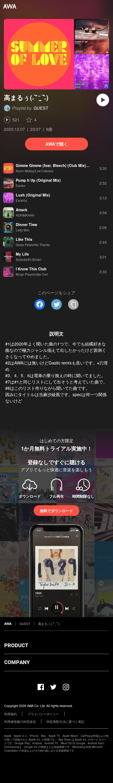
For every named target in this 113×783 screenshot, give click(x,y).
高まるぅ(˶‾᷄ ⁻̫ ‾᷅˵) (49, 623)
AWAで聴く (56, 144)
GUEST (41, 108)
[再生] (102, 100)
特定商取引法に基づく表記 (65, 721)
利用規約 (10, 714)
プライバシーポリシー (43, 714)
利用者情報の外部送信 (20, 721)
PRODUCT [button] (16, 645)
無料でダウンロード (56, 510)
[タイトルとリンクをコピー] (73, 304)
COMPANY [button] (17, 662)
